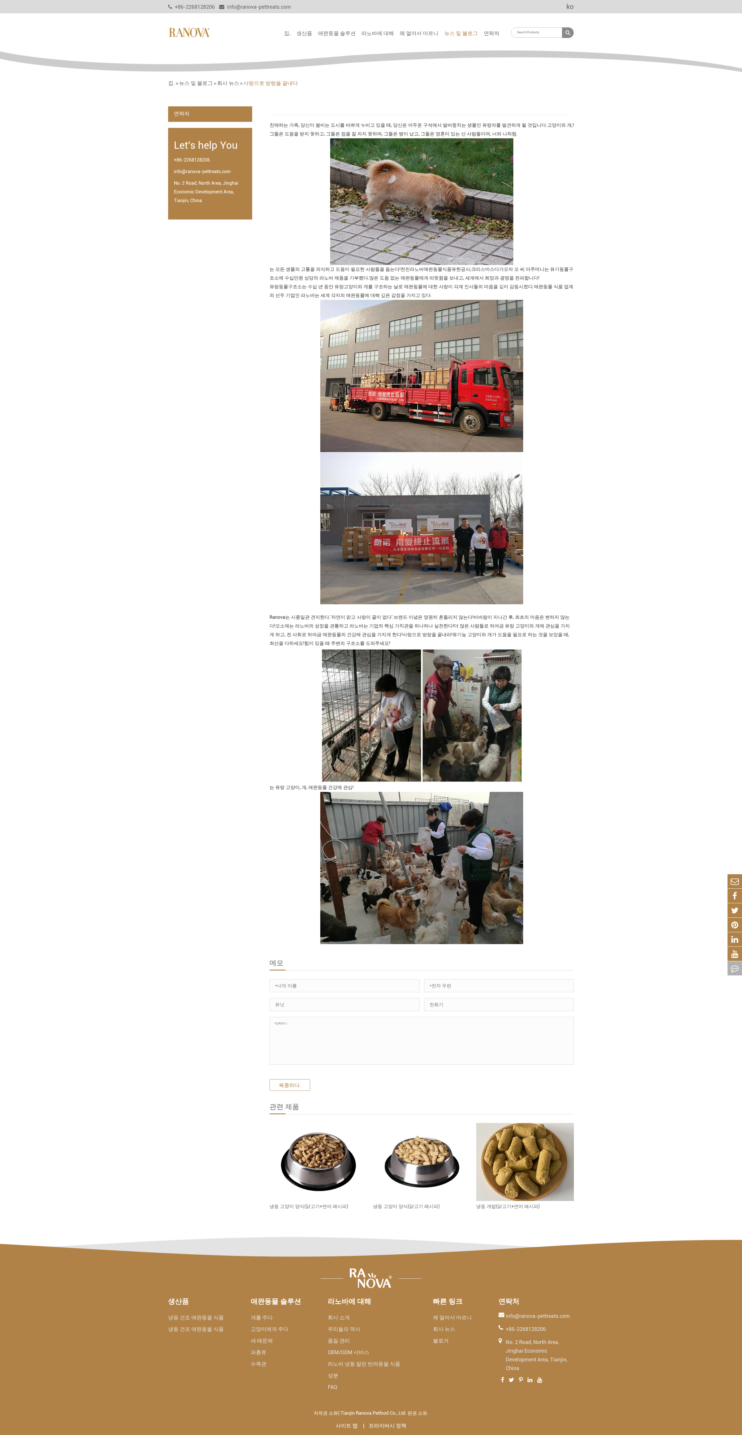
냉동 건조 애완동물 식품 (196, 1317)
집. (287, 33)
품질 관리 (339, 1341)
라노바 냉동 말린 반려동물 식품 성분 (364, 1369)
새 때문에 (262, 1341)
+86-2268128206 (192, 160)
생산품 (304, 33)
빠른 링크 (448, 1301)
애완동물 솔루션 (337, 33)
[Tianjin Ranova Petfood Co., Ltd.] (189, 32)
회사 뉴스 (228, 83)
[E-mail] (735, 881)
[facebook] (735, 896)
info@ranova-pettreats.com (258, 7)
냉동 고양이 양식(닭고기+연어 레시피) (309, 1206)
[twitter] (735, 910)
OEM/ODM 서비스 (348, 1352)
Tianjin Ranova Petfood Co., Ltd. (373, 1413)
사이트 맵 (347, 1426)
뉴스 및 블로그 (461, 33)
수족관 (258, 1364)
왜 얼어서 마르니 (419, 33)
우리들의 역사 (344, 1329)
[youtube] (735, 954)
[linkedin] (735, 939)
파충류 (258, 1352)
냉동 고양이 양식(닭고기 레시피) (406, 1206)
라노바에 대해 (377, 33)
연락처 (491, 33)
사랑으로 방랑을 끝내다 (270, 83)
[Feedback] (735, 968)
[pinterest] (735, 925)
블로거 (441, 1341)
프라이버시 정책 (387, 1426)
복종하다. (290, 1085)
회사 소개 (339, 1317)
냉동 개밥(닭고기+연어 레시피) (508, 1206)
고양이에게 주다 (269, 1329)
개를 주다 (262, 1317)
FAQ (332, 1387)
